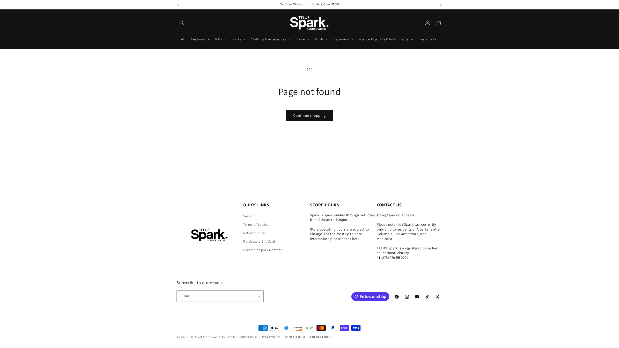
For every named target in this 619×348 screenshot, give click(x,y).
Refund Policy (254, 233)
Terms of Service (256, 224)
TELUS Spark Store (198, 337)
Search (248, 216)
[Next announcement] (440, 4)
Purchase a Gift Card (259, 241)
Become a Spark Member (262, 250)
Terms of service (295, 336)
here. (356, 238)
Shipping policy (320, 336)
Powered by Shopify (223, 337)
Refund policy (249, 336)
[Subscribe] (258, 296)
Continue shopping (309, 115)
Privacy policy (271, 336)
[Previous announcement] (178, 4)
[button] (182, 23)
